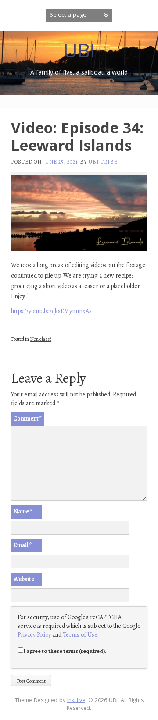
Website (23, 579)
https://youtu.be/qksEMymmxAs (51, 311)
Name (22, 511)
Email (22, 545)
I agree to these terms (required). (65, 651)
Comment (27, 418)
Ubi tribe (103, 161)
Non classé (40, 338)
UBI (79, 53)
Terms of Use (80, 635)
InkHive (76, 701)
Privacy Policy (34, 635)
